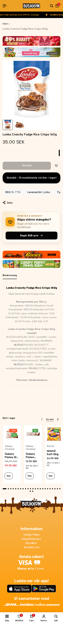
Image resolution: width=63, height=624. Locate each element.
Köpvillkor (31, 543)
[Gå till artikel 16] (42, 488)
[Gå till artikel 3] (10, 488)
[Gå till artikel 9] (25, 488)
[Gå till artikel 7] (20, 488)
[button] (56, 166)
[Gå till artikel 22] (57, 488)
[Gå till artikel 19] (50, 488)
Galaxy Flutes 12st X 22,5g (12, 455)
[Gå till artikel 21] (54, 488)
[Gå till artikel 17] (45, 488)
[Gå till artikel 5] (15, 488)
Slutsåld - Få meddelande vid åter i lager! (32, 177)
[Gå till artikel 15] (40, 488)
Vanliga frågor (31, 534)
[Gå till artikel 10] (28, 488)
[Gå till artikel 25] (32, 491)
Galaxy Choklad (9, 448)
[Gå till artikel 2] (8, 488)
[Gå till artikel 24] (30, 491)
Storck (50, 446)
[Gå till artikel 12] (32, 488)
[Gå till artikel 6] (18, 488)
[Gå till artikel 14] (37, 488)
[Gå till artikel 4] (13, 488)
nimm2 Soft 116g (52, 452)
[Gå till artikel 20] (52, 488)
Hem (5, 23)
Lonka (46, 192)
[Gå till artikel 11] (30, 488)
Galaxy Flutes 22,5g (30, 455)
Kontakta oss (31, 547)
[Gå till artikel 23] (59, 488)
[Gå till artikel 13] (35, 488)
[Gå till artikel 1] (4, 488)
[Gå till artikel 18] (47, 488)
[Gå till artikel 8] (23, 488)
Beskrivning (10, 275)
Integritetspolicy (32, 538)
